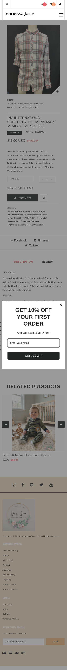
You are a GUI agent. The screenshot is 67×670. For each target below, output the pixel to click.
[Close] (61, 305)
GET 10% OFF (33, 355)
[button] (7, 4)
